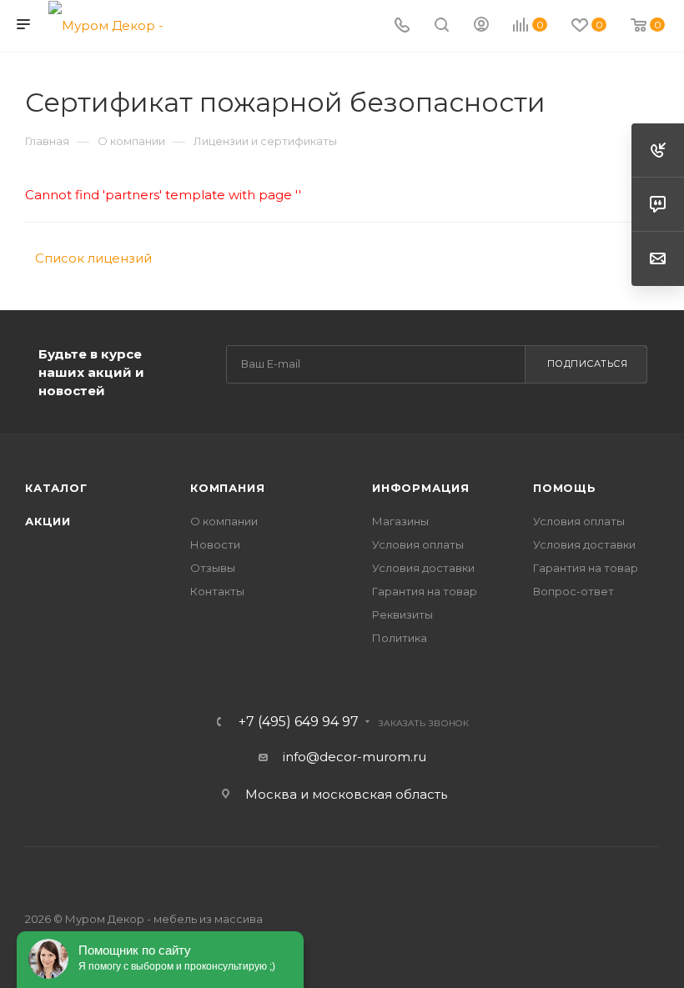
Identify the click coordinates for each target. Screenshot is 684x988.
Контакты (217, 591)
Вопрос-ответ (573, 591)
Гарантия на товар (424, 591)
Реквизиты (402, 614)
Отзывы (212, 567)
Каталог (56, 487)
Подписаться (587, 363)
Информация (421, 487)
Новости (215, 544)
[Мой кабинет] (481, 26)
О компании (224, 521)
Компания (227, 487)
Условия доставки (423, 567)
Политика (399, 637)
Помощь (564, 487)
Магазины (400, 521)
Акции (48, 521)
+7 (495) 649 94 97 (299, 722)
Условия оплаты (418, 544)
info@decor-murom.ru (354, 757)
